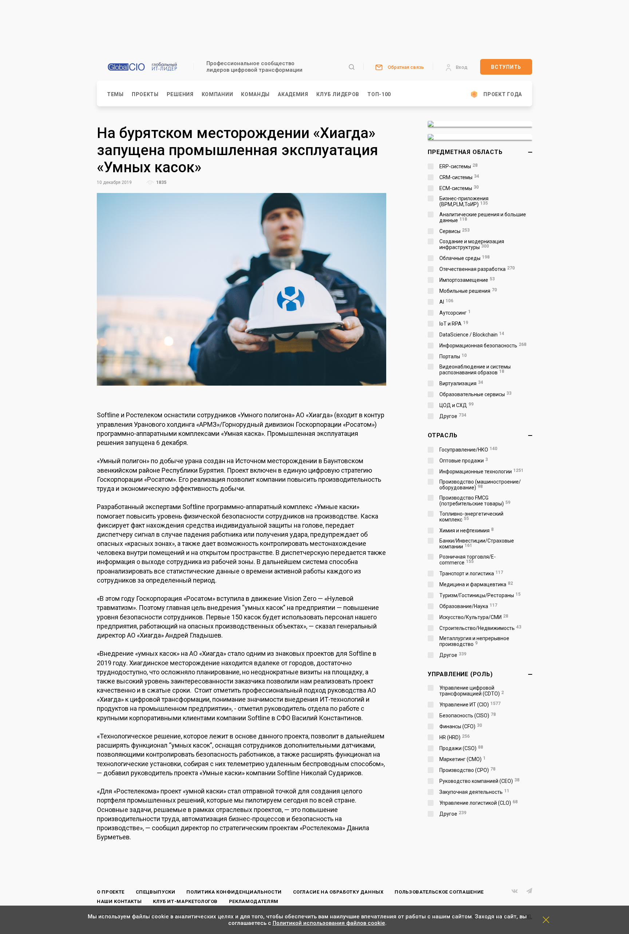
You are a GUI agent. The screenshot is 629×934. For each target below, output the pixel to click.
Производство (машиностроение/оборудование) (480, 484)
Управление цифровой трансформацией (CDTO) (471, 691)
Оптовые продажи (463, 461)
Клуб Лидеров (337, 94)
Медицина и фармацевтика (476, 584)
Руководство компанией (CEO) (479, 781)
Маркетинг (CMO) (462, 759)
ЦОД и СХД (456, 405)
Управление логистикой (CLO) (478, 803)
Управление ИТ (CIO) (470, 705)
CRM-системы (459, 177)
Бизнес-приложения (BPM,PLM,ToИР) (463, 201)
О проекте (110, 892)
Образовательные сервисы (475, 394)
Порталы (453, 356)
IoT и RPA (453, 324)
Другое (452, 416)
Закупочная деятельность (474, 792)
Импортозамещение (467, 280)
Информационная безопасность (482, 345)
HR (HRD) (454, 737)
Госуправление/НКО (468, 450)
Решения (180, 94)
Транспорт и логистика (471, 573)
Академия (293, 94)
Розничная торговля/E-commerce (467, 559)
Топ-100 (379, 94)
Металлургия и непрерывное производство (474, 641)
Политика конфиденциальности (234, 892)
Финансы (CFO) (460, 726)
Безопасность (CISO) (467, 715)
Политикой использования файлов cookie (329, 923)
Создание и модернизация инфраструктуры (471, 244)
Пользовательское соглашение (439, 892)
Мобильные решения (468, 291)
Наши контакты (119, 901)
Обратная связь (406, 67)
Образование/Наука (468, 606)
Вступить (506, 67)
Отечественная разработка (477, 269)
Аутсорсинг (455, 313)
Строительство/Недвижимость (480, 628)
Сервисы (454, 231)
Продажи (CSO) (461, 748)
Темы (115, 94)
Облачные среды (464, 258)
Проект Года (502, 94)
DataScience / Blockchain (471, 335)
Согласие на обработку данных (338, 892)
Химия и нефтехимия (466, 530)
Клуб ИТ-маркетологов (185, 901)
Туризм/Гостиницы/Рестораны (480, 595)
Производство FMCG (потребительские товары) (474, 501)
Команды (255, 94)
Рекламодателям (253, 901)
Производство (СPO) (467, 770)
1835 (160, 182)
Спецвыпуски (155, 892)
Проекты (145, 94)
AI (446, 302)
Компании (217, 94)
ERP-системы (458, 166)
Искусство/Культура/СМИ (473, 617)
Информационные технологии (481, 471)
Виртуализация (461, 383)
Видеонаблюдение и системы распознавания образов (475, 369)
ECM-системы (459, 188)
